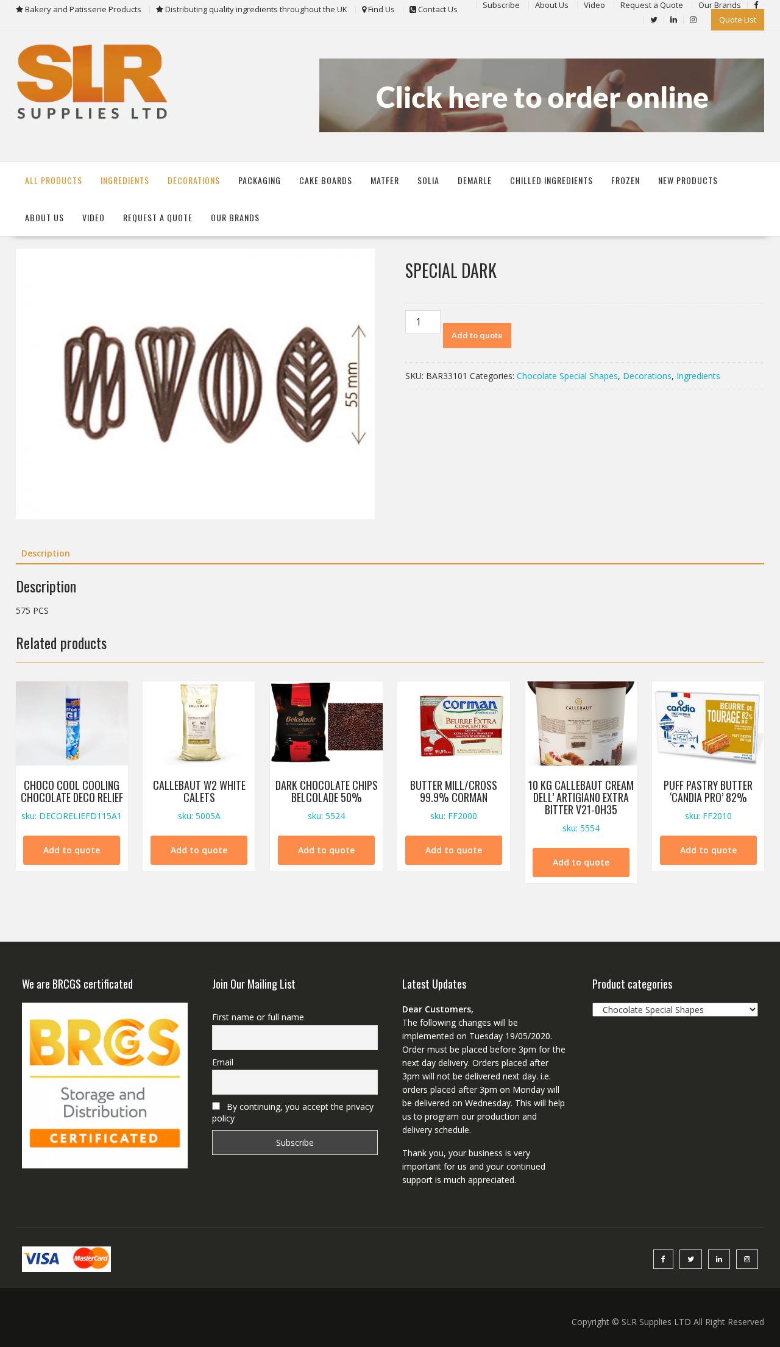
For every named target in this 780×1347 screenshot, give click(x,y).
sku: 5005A (199, 799)
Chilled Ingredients (551, 180)
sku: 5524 (326, 799)
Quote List (737, 19)
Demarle (475, 180)
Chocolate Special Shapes (567, 376)
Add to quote (477, 335)
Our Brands (235, 217)
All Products (53, 180)
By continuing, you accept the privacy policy (293, 1112)
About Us (44, 217)
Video (93, 217)
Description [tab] (45, 553)
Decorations (194, 180)
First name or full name (258, 1017)
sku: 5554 (581, 805)
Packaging (259, 180)
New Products (688, 180)
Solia (428, 180)
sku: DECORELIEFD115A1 (72, 799)
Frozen (625, 180)
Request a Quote (158, 217)
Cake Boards (325, 180)
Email (222, 1062)
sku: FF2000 (453, 799)
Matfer (384, 180)
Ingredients (125, 180)
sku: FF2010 (708, 799)
